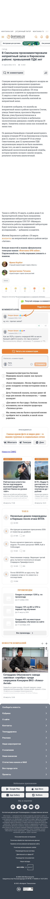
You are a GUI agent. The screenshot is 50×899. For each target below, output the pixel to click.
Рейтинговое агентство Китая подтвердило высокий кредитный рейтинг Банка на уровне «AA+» (15, 487)
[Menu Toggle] (3, 37)
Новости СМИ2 (9, 451)
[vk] (25, 807)
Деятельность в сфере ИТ (25, 854)
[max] (13, 807)
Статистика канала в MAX (14, 762)
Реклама (6, 738)
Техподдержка (9, 731)
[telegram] (19, 807)
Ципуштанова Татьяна (20, 271)
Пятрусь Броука (13, 315)
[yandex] (37, 807)
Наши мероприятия (11, 744)
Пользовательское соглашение (25, 837)
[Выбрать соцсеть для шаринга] (45, 73)
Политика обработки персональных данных (25, 840)
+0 (39, 326)
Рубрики (6, 713)
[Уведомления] (41, 37)
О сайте (5, 719)
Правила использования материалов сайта (25, 844)
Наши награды (25, 861)
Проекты (6, 774)
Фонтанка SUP (7, 31)
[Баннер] (31, 43)
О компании (8, 750)
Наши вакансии (9, 756)
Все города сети (9, 768)
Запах (6, 280)
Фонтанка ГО (38, 31)
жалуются (6, 238)
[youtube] (31, 807)
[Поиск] (36, 37)
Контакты (7, 725)
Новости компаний (14, 643)
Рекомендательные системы (25, 851)
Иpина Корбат (16, 262)
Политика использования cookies (25, 847)
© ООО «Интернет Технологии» (25, 883)
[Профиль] (47, 37)
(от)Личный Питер (23, 31)
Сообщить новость (11, 707)
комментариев (15, 73)
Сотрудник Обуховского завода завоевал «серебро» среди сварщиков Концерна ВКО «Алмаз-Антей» (23, 679)
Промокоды (25, 590)
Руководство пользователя (25, 858)
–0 (45, 326)
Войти (10, 365)
